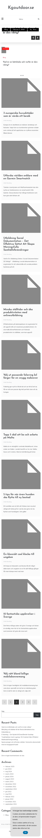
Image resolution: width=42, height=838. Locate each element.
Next (38, 38)
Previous (33, 38)
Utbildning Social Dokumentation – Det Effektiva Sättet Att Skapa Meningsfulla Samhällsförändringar (18, 244)
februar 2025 (9, 766)
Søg (2, 711)
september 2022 (11, 789)
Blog (6, 29)
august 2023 (9, 779)
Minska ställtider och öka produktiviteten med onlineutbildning (18, 312)
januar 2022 (9, 799)
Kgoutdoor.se (21, 8)
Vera (34, 29)
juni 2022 (8, 792)
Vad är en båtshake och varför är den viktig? (16, 727)
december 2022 (10, 784)
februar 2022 (9, 797)
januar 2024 (9, 776)
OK (25, 832)
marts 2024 (9, 774)
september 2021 (11, 804)
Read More (12, 38)
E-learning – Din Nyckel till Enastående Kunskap (17, 734)
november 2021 (10, 802)
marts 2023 (9, 781)
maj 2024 (8, 771)
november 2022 (10, 787)
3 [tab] (22, 75)
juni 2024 (8, 769)
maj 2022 (8, 794)
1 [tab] (19, 75)
